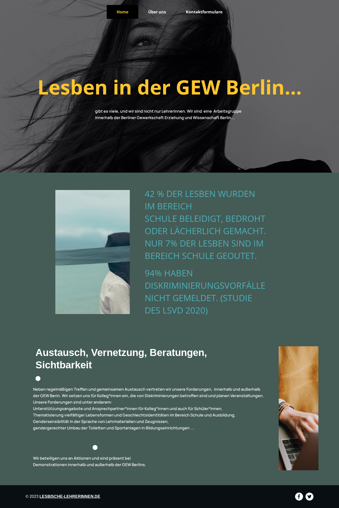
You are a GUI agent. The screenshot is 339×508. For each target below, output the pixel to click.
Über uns (157, 12)
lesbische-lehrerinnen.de (69, 496)
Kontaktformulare (204, 12)
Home (122, 12)
